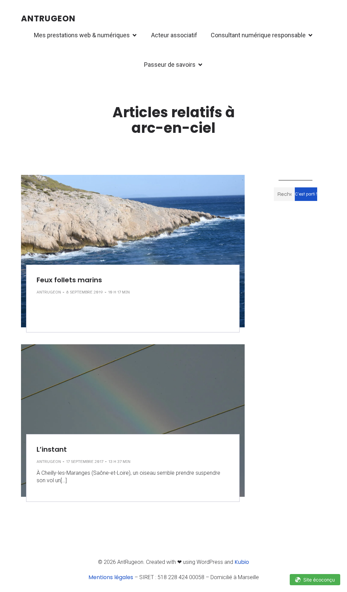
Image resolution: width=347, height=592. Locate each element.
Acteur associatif (174, 35)
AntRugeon (49, 292)
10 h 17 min (119, 292)
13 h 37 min (119, 461)
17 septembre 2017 (84, 461)
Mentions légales (110, 577)
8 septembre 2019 (84, 292)
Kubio (241, 562)
